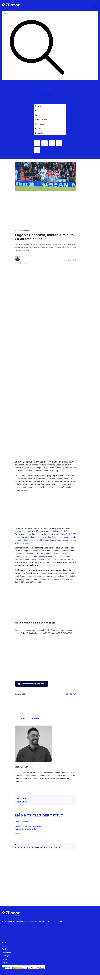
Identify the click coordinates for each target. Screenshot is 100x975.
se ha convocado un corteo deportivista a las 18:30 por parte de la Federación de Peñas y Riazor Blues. (45, 540)
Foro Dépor (6, 956)
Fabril (4, 949)
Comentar (71, 694)
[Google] (42, 927)
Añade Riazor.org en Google (33, 684)
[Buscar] (37, 47)
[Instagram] (12, 927)
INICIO (4, 942)
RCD (3, 946)
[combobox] (13, 13)
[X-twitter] (20, 927)
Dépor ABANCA (7, 952)
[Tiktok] (27, 927)
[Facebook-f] (34, 927)
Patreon (4, 959)
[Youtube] (5, 927)
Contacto (5, 963)
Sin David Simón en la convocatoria (54, 557)
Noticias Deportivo (22, 230)
